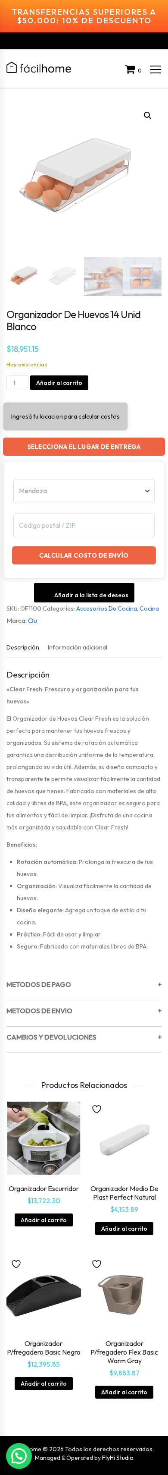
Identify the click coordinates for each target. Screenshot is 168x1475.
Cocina (149, 608)
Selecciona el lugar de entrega (84, 447)
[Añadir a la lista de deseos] (17, 1109)
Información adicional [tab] (77, 647)
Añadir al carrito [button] (44, 1220)
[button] (148, 115)
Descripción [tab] (22, 647)
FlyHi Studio (118, 1458)
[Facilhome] (38, 67)
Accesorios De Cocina (106, 608)
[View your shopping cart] (131, 70)
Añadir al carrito (59, 383)
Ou (32, 620)
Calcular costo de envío (84, 555)
